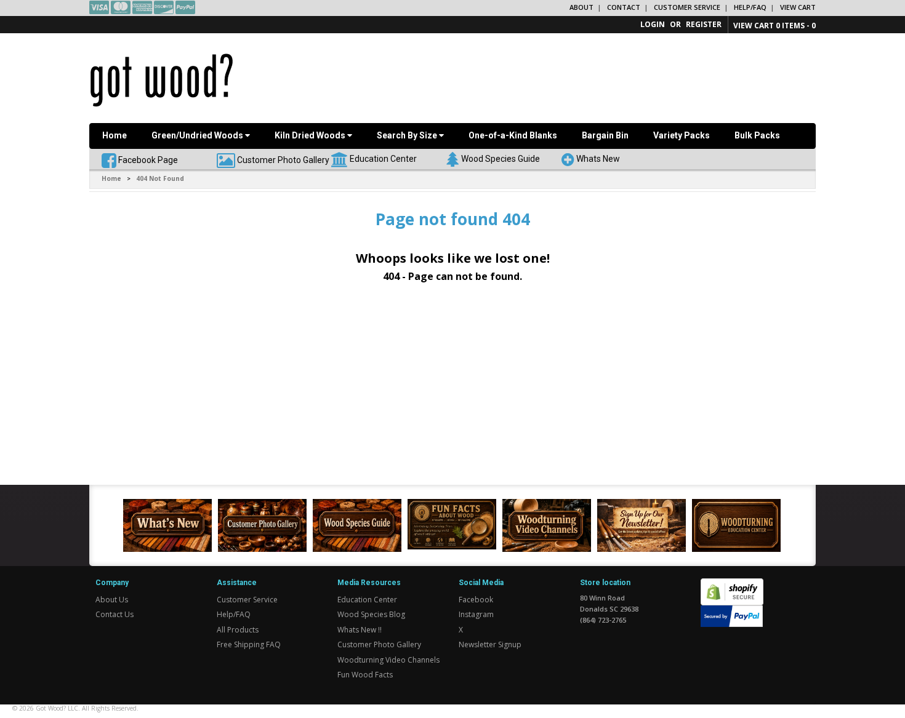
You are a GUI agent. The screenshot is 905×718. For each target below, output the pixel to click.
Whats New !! (359, 629)
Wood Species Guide (500, 158)
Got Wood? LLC (57, 708)
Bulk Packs (757, 135)
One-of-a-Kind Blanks (513, 135)
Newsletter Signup (490, 644)
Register (704, 24)
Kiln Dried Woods (311, 135)
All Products (238, 629)
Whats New (598, 158)
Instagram (476, 614)
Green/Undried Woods (198, 135)
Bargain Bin (605, 135)
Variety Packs (681, 135)
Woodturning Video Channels (388, 660)
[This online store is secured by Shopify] (732, 585)
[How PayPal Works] (732, 615)
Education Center (383, 158)
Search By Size (408, 135)
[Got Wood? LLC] (161, 79)
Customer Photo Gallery (283, 159)
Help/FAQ (750, 7)
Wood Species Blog (371, 614)
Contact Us (114, 614)
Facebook (476, 599)
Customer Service (687, 7)
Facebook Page (147, 159)
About (581, 7)
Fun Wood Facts (365, 674)
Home (114, 135)
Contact (623, 7)
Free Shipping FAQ (249, 644)
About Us (111, 599)
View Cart (798, 7)
